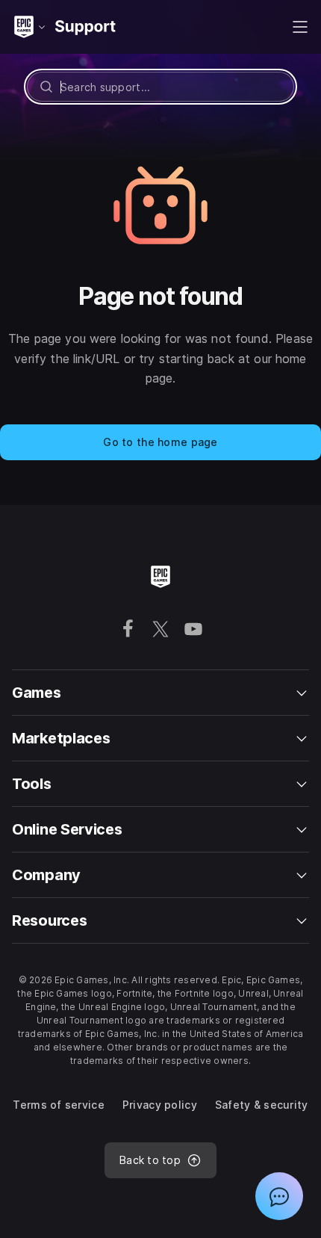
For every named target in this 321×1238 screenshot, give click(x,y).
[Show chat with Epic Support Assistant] (279, 1196)
